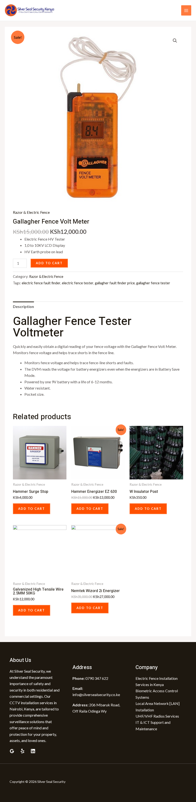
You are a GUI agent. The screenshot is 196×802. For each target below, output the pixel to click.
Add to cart (49, 263)
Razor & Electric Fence (31, 212)
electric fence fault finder (41, 283)
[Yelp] (22, 751)
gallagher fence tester (153, 283)
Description (23, 306)
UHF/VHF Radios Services (157, 716)
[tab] (23, 307)
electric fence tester (77, 283)
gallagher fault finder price (115, 283)
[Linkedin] (33, 751)
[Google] (12, 751)
